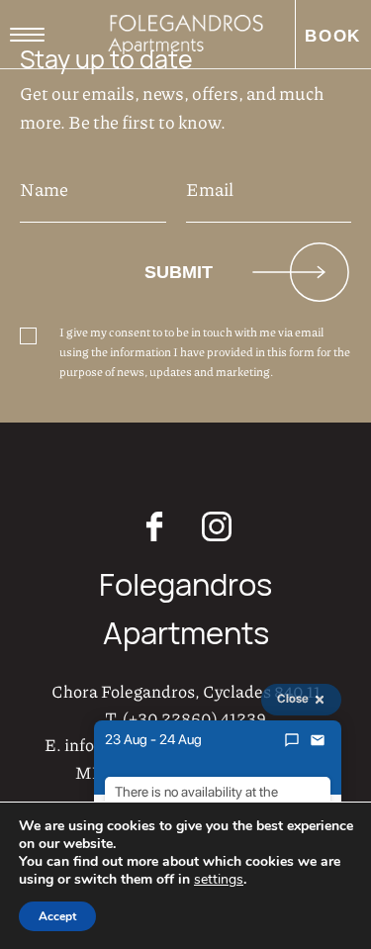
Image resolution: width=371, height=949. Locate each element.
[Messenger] (292, 740)
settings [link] (218, 879)
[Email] (317, 740)
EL (96, 83)
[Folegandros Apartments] (185, 34)
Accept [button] (57, 916)
